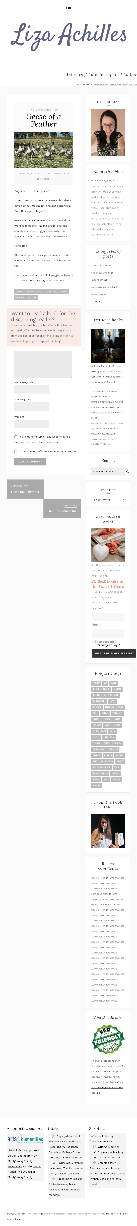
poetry (107, 743)
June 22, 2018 (28, 173)
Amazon (53, 1157)
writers (116, 779)
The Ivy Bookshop (67, 1146)
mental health (99, 731)
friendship (117, 713)
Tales (94, 301)
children (117, 689)
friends (29, 292)
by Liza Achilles (52, 173)
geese (39, 292)
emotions (109, 707)
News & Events (99, 294)
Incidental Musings (44, 110)
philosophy (109, 737)
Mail (22, 399)
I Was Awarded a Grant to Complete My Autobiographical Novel (107, 883)
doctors (97, 707)
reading (63, 292)
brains (106, 689)
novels (96, 737)
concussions (99, 701)
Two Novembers (100, 773)
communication (111, 695)
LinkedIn (100, 1213)
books (19, 292)
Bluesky (91, 1213)
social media (107, 761)
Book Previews (99, 273)
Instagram (60, 1213)
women (96, 779)
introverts (51, 292)
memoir (116, 725)
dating (112, 701)
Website (19, 416)
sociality (20, 298)
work (106, 779)
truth (116, 767)
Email (97, 624)
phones (96, 743)
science (119, 755)
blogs (113, 683)
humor (117, 719)
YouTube (82, 1213)
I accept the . (108, 643)
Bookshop (55, 1152)
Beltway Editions (72, 1152)
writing (96, 785)
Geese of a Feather (43, 120)
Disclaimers (48, 1213)
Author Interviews (101, 266)
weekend (32, 298)
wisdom (115, 773)
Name (23, 382)
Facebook (71, 1213)
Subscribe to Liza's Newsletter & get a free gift (47, 451)
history (106, 719)
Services (99, 1178)
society (120, 761)
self (95, 761)
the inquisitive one (101, 767)
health (96, 719)
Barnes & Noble (72, 1157)
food (95, 713)
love (107, 725)
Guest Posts (98, 280)
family (120, 707)
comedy (96, 695)
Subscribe (63, 1178)
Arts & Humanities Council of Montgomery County (24, 1172)
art (105, 683)
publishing (113, 749)
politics (117, 743)
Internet (97, 725)
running (108, 755)
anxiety (96, 683)
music (112, 731)
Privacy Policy (107, 645)
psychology (98, 749)
